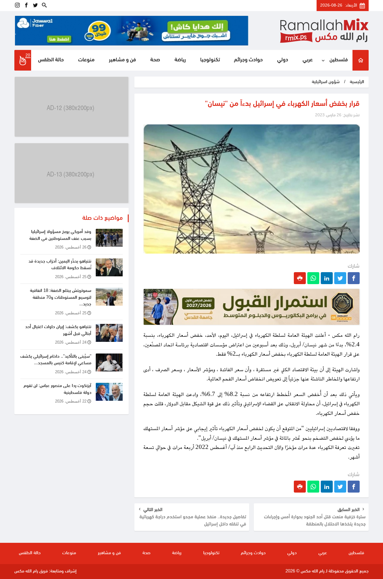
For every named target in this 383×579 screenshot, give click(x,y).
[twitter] (35, 5)
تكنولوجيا (210, 60)
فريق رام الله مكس (31, 571)
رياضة (180, 60)
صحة (155, 60)
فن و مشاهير (122, 60)
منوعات (86, 60)
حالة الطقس (51, 60)
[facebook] (26, 5)
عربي (308, 60)
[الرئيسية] (360, 60)
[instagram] (17, 5)
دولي (282, 60)
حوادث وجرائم (248, 60)
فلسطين (338, 60)
